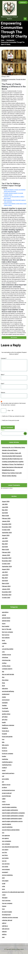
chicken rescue (6, 654)
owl (3, 776)
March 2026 (5, 515)
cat (3, 646)
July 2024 (5, 572)
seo (3, 832)
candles (4, 643)
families (4, 705)
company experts (7, 668)
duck (3, 685)
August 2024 (5, 569)
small (3, 883)
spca (3, 889)
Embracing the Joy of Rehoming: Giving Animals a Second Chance (13, 449)
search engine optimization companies (13, 813)
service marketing (7, 875)
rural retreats (6, 804)
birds (3, 640)
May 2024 (5, 578)
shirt (3, 878)
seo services (6, 863)
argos (3, 623)
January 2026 (6, 521)
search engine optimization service (12, 821)
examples (5, 702)
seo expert (5, 849)
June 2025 (5, 541)
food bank (5, 708)
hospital (4, 733)
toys (3, 909)
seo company (6, 844)
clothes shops (6, 666)
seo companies (6, 841)
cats (3, 652)
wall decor (5, 926)
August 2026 (5, 501)
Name (3, 374)
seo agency (5, 838)
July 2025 (5, 538)
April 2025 (5, 546)
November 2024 (6, 561)
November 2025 (6, 527)
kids (3, 742)
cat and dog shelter (7, 649)
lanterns (4, 748)
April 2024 (5, 580)
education (5, 688)
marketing (5, 759)
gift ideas (5, 717)
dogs (3, 683)
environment (5, 700)
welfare (4, 934)
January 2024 (6, 589)
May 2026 (5, 510)
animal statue (6, 620)
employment (5, 694)
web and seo (5, 929)
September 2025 (7, 532)
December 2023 (6, 592)
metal (3, 770)
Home (2, 40)
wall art (4, 923)
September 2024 (7, 566)
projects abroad (6, 793)
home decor (5, 731)
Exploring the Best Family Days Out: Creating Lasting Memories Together (13, 460)
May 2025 (5, 544)
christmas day (6, 660)
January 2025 (6, 555)
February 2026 (6, 518)
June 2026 (5, 507)
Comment (4, 358)
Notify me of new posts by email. (10, 420)
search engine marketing (9, 807)
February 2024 (6, 586)
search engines (6, 824)
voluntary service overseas (10, 917)
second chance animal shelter (11, 830)
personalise (5, 779)
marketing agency (7, 762)
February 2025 (6, 552)
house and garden (7, 736)
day (3, 671)
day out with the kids (8, 674)
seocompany (6, 869)
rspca (3, 801)
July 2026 (5, 504)
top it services (6, 900)
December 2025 (6, 524)
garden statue (6, 714)
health (4, 722)
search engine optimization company (13, 815)
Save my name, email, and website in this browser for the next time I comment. (13, 404)
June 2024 (5, 575)
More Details (14, 337)
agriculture (5, 612)
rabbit (3, 798)
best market (5, 626)
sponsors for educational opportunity (13, 892)
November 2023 (6, 594)
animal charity (6, 618)
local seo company (7, 753)
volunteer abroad (7, 920)
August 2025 (5, 535)
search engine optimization (10, 810)
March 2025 (5, 549)
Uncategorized (10, 40)
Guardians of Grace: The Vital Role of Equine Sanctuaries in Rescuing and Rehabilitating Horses (13, 467)
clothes (4, 663)
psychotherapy (6, 796)
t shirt (4, 895)
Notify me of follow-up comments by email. (13, 416)
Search (2, 430)
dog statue (5, 680)
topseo (4, 906)
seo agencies (6, 835)
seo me (4, 861)
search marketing (7, 827)
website (4, 931)
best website (6, 637)
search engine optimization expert (12, 818)
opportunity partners (8, 773)
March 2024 (5, 583)
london (4, 756)
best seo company (7, 632)
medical (4, 767)
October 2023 (6, 597)
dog (3, 677)
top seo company (7, 903)
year (3, 937)
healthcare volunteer (8, 725)
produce (4, 787)
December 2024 (6, 558)
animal (4, 615)
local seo (4, 750)
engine (4, 697)
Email (2, 383)
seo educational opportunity (10, 847)
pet (3, 782)
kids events (5, 745)
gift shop (4, 719)
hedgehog (5, 728)
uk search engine (7, 912)
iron (3, 739)
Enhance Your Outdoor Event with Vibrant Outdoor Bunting (12, 474)
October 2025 (6, 529)
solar (3, 886)
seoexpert (5, 872)
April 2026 (5, 513)
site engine (5, 880)
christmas (5, 657)
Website (3, 392)
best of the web (6, 629)
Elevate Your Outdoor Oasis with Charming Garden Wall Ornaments (12, 454)
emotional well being (8, 691)
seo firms (5, 855)
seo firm (4, 852)
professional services (8, 790)
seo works (5, 866)
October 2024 (6, 563)
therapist (4, 897)
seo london (5, 858)
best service (5, 635)
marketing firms (6, 765)
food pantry (5, 711)
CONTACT (23, 2)
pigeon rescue (6, 784)
